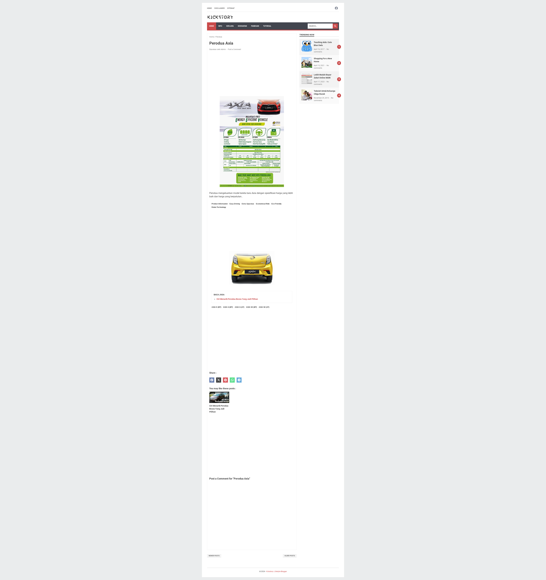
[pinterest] (225, 380)
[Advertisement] (252, 74)
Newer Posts (214, 556)
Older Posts (290, 556)
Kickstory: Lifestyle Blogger (276, 571)
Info (220, 26)
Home (209, 8)
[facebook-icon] (336, 8)
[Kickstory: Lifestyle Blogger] (220, 17)
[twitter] (218, 380)
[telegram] (239, 380)
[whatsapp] (232, 380)
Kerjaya (230, 26)
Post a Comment (234, 49)
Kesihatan (242, 26)
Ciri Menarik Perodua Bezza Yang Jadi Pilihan (237, 299)
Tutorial (267, 26)
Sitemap (231, 8)
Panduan (255, 26)
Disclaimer (219, 8)
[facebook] (211, 380)
